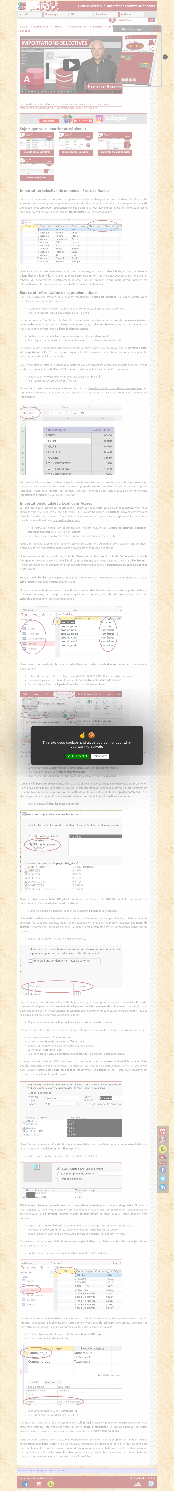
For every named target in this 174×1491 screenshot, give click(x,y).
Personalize (100, 756)
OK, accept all (79, 756)
